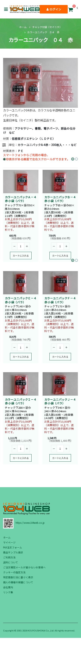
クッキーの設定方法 (14, 572)
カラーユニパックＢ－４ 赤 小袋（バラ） (61, 199)
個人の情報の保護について (18, 582)
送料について (10, 562)
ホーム (23, 27)
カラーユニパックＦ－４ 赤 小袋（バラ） (61, 300)
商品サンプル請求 (13, 552)
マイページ (9, 542)
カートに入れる (21, 255)
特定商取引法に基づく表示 (18, 577)
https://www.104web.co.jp (30, 522)
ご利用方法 (9, 557)
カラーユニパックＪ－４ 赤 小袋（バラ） (61, 401)
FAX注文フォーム (12, 547)
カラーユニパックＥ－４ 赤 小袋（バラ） (22, 300)
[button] (70, 10)
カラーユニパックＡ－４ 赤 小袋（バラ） (22, 199)
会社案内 (8, 587)
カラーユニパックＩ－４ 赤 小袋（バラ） (22, 401)
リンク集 (8, 592)
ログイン (55, 9)
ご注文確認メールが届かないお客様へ (24, 567)
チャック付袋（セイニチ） (47, 27)
